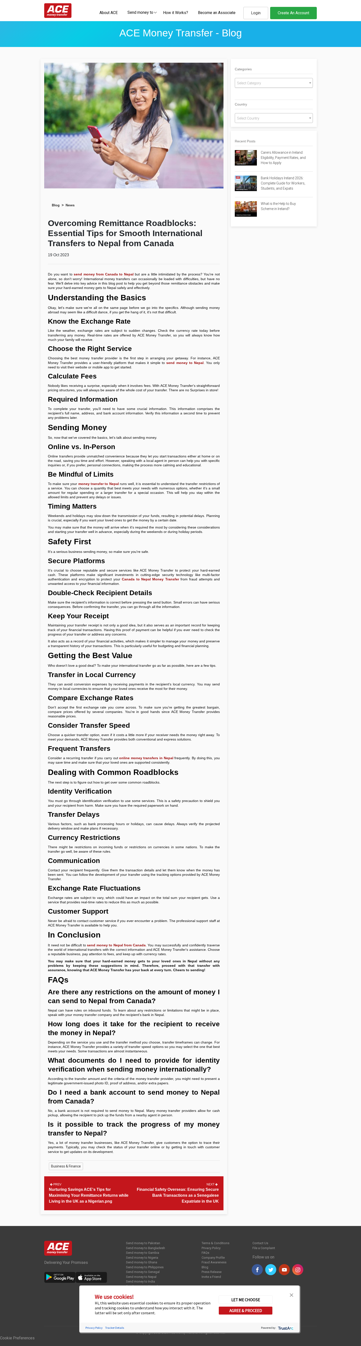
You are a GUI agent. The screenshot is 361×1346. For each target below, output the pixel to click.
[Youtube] (284, 1269)
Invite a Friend (211, 1277)
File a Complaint (263, 1248)
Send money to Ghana (141, 1262)
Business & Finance (66, 1166)
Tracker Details (114, 1328)
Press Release (212, 1272)
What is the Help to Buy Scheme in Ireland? (278, 206)
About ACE (108, 12)
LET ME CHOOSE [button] (245, 1299)
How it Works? (175, 12)
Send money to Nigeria (142, 1257)
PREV (57, 1184)
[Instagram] (297, 1269)
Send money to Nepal (141, 1277)
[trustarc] (285, 1328)
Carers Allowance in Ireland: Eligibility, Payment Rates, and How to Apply (283, 158)
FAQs (205, 1253)
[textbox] (140, 12)
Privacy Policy (211, 1248)
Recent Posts (245, 141)
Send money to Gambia (142, 1253)
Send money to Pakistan (143, 1243)
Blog (56, 205)
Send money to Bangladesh (145, 1248)
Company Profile (213, 1257)
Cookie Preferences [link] (17, 1338)
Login (256, 13)
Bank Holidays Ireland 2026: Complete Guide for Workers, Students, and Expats (283, 183)
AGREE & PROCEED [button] (245, 1310)
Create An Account (293, 13)
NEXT (211, 1184)
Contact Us (260, 1243)
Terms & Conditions (215, 1243)
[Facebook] (257, 1269)
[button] (291, 1294)
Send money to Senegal (143, 1272)
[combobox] (140, 12)
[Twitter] (270, 1269)
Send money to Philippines (145, 1267)
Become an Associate (217, 12)
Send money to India (140, 1281)
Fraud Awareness (214, 1262)
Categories (243, 69)
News (70, 205)
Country (241, 104)
